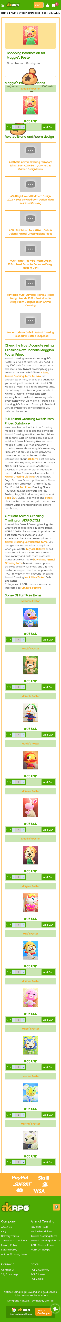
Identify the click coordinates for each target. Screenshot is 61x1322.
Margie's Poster (30, 886)
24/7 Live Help (9, 1274)
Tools (8, 497)
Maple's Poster (30, 648)
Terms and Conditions (14, 1240)
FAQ (3, 1231)
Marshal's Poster (30, 1123)
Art (14, 497)
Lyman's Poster (30, 1076)
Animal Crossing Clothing (20, 476)
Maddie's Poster (30, 838)
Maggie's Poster (30, 88)
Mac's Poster (30, 933)
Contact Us (8, 1269)
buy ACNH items (35, 549)
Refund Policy (9, 1249)
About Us (6, 1227)
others (49, 497)
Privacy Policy (9, 1245)
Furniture (25, 487)
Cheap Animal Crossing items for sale (27, 374)
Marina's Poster (30, 981)
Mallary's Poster (31, 601)
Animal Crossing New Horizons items (26, 542)
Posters (36, 587)
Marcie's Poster (30, 791)
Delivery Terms (10, 1236)
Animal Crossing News (14, 1254)
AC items (32, 459)
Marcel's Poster (30, 696)
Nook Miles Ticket (35, 577)
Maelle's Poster (30, 743)
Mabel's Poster (30, 1028)
